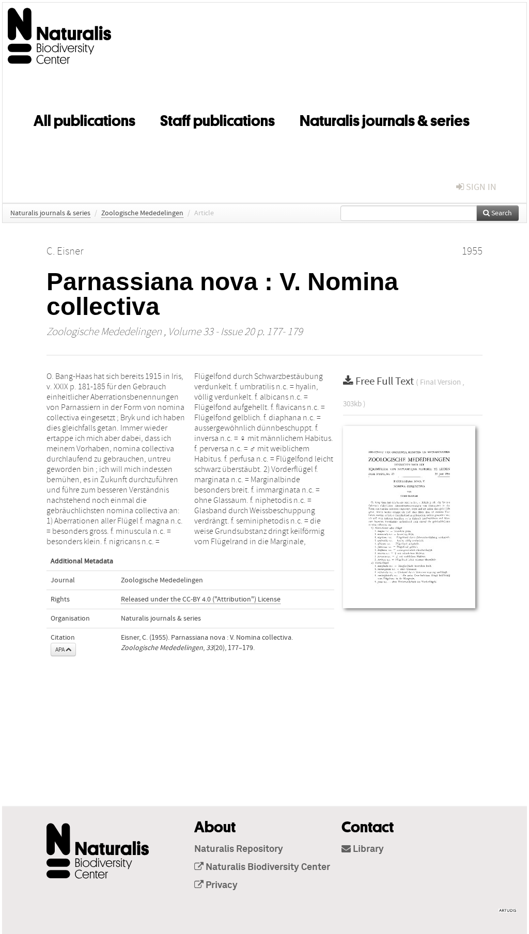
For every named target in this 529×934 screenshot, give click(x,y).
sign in (480, 187)
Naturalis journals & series (385, 118)
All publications (84, 118)
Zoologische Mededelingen (142, 213)
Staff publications (217, 118)
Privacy (221, 885)
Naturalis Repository (238, 849)
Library (367, 849)
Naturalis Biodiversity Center (267, 867)
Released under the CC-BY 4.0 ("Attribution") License (201, 599)
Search (501, 213)
